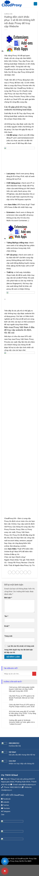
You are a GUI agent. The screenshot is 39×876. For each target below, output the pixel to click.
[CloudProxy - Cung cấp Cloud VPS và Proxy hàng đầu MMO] (16, 4)
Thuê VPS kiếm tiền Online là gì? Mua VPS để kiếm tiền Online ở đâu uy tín (18, 551)
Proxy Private (9, 529)
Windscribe (25, 218)
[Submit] (34, 674)
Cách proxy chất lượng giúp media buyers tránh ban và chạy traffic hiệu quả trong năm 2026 (21, 689)
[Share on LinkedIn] (29, 572)
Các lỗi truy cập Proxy (16, 72)
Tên (6, 616)
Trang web (8, 636)
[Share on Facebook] (13, 572)
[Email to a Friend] (21, 572)
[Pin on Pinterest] (25, 572)
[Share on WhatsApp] (9, 572)
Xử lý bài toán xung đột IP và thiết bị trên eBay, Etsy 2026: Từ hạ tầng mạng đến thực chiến (22, 713)
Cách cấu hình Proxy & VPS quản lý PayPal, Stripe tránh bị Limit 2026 (22, 706)
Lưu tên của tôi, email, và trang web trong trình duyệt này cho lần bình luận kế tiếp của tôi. (19, 649)
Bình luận (8, 598)
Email (6, 626)
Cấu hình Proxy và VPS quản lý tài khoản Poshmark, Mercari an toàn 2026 (21, 698)
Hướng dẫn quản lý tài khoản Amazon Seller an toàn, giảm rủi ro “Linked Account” (22, 722)
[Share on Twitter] (17, 572)
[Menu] (35, 4)
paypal (29, 540)
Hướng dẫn (8, 14)
